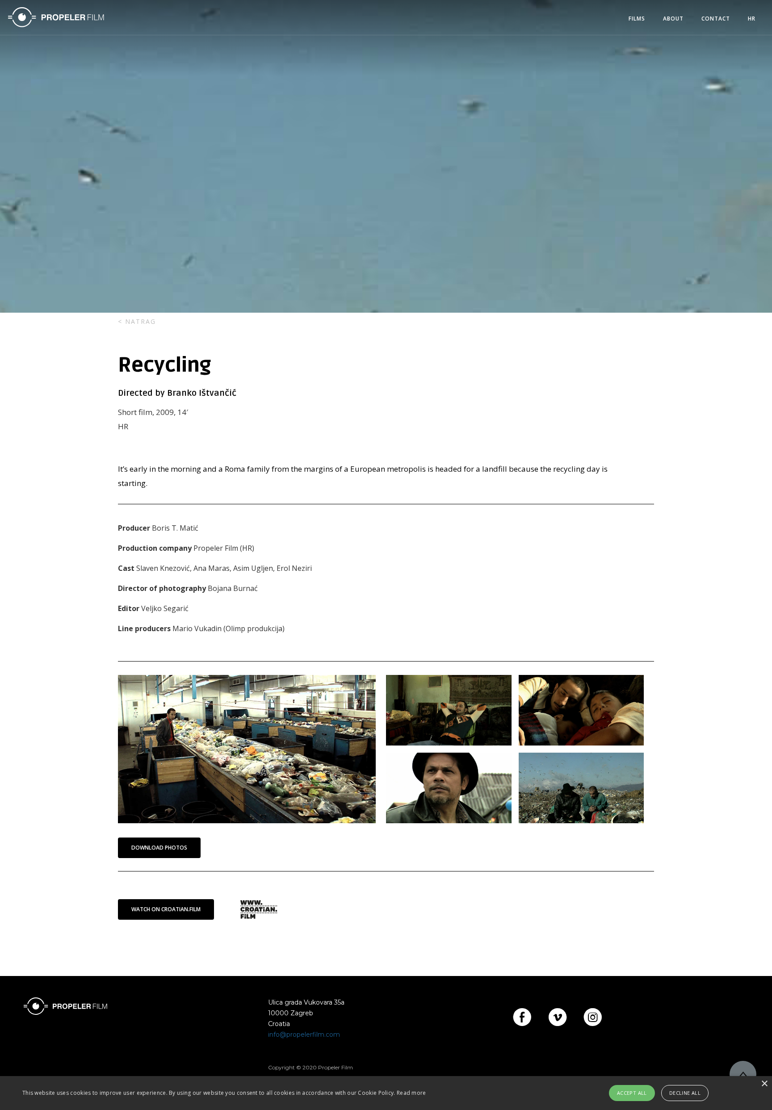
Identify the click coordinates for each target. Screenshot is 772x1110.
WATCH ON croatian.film (166, 909)
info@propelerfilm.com (304, 1034)
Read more (411, 1093)
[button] (637, 19)
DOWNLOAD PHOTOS (159, 847)
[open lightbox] (247, 749)
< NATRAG (137, 321)
